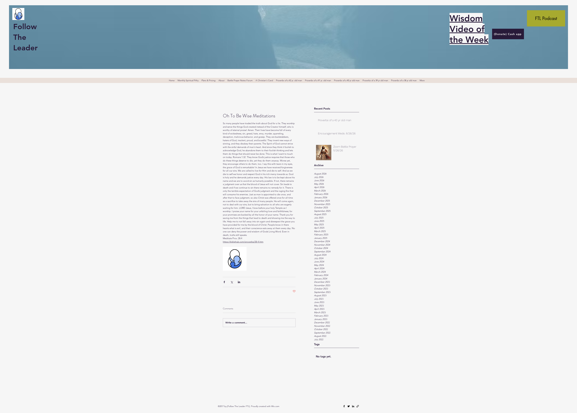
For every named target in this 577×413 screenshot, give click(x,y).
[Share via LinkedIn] (239, 282)
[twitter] (348, 406)
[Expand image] (235, 259)
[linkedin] (353, 406)
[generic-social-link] (357, 406)
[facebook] (344, 406)
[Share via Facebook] (224, 282)
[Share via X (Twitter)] (231, 282)
